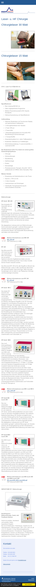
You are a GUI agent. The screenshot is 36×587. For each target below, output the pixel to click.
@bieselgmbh (6, 564)
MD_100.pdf (10, 239)
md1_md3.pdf (11, 390)
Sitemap (13, 578)
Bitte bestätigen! (28, 584)
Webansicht (31, 580)
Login (32, 578)
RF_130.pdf (10, 280)
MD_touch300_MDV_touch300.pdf (17, 480)
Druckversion (7, 578)
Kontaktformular (22, 560)
